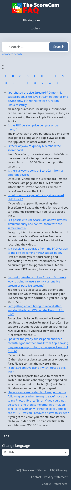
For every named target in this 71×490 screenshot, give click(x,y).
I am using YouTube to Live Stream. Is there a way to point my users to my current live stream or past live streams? (37, 281)
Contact (36, 477)
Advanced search (12, 54)
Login (34, 28)
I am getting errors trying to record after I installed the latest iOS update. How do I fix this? (36, 310)
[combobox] (35, 47)
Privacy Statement (56, 477)
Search (58, 46)
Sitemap (42, 470)
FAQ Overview (25, 470)
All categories (31, 20)
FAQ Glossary (59, 470)
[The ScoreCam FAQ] (35, 8)
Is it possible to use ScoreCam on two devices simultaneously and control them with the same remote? (37, 224)
